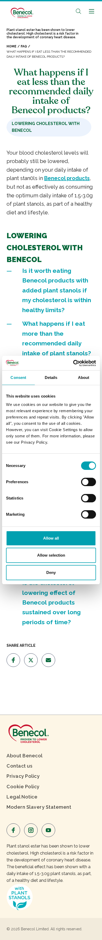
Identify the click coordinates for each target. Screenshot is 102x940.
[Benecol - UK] (22, 10)
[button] (78, 11)
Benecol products (67, 178)
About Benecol (25, 755)
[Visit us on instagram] (31, 830)
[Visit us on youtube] (48, 830)
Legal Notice (22, 797)
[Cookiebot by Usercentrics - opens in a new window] (73, 363)
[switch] (88, 482)
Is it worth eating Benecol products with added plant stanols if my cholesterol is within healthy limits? (56, 290)
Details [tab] (51, 377)
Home (11, 46)
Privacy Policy (23, 776)
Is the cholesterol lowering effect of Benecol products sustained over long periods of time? (51, 602)
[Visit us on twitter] (31, 660)
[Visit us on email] (48, 660)
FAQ (24, 46)
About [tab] (83, 377)
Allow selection (51, 555)
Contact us (19, 766)
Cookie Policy (23, 786)
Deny (51, 572)
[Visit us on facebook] (13, 660)
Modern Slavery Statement (39, 807)
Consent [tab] (18, 377)
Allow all (51, 538)
